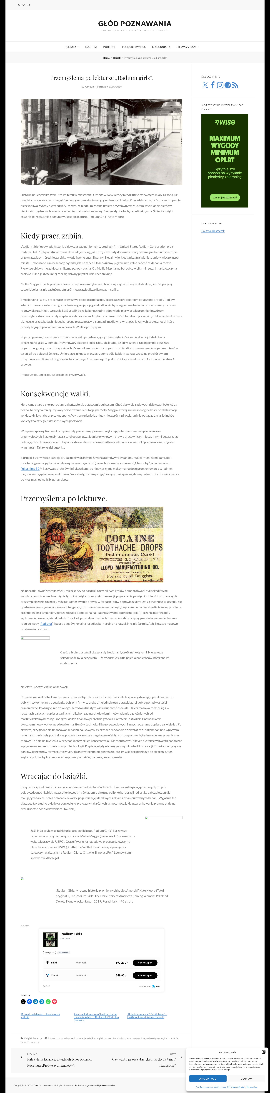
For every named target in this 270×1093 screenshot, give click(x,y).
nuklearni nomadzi (114, 1038)
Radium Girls (171, 1038)
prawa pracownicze (135, 1038)
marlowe (89, 86)
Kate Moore (66, 1038)
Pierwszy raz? (186, 46)
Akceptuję (208, 1078)
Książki (117, 57)
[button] (263, 1051)
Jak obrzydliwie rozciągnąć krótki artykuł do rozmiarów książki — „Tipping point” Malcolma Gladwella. (96, 1017)
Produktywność (134, 46)
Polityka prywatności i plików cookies (211, 1087)
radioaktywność (154, 1038)
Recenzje (37, 1038)
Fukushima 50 (30, 468)
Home (106, 57)
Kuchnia (91, 46)
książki (99, 1038)
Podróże (109, 46)
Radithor (46, 623)
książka (91, 1038)
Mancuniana (161, 46)
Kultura (70, 46)
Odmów (247, 1078)
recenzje (34, 1042)
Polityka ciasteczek (213, 231)
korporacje (80, 1038)
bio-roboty (54, 1038)
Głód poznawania (135, 23)
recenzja (25, 1042)
